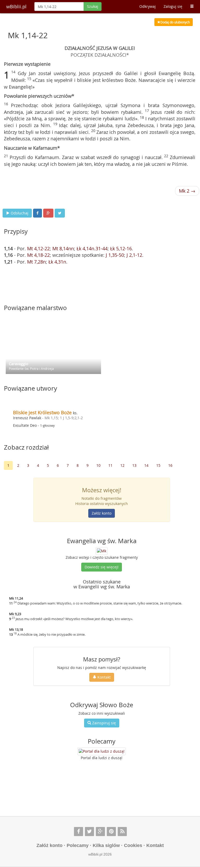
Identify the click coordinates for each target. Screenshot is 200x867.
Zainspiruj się (103, 722)
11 (110, 465)
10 (98, 465)
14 (146, 465)
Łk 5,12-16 (121, 248)
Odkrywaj (147, 6)
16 (170, 465)
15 (158, 465)
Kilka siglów (106, 845)
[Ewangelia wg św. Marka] (102, 550)
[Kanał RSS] (122, 831)
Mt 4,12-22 (38, 248)
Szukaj (92, 6)
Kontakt (103, 677)
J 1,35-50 (115, 255)
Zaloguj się (173, 6)
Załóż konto (101, 513)
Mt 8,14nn (63, 248)
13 (134, 465)
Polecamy (78, 845)
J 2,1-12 (134, 255)
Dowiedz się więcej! (101, 566)
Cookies (133, 845)
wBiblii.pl (16, 6)
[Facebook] (78, 831)
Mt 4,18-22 (38, 255)
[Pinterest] (111, 831)
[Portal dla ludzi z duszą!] (101, 751)
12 (122, 465)
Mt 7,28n (36, 262)
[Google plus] (100, 831)
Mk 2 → (187, 191)
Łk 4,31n (57, 262)
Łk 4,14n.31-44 (92, 248)
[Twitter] (89, 831)
